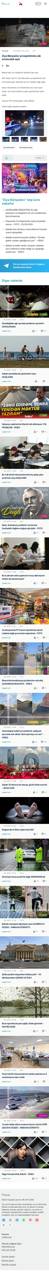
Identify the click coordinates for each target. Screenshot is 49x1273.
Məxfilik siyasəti (9, 1264)
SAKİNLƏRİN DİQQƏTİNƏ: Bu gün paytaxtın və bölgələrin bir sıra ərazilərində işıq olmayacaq (26, 213)
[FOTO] (24, 503)
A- (3, 66)
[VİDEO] (24, 402)
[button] (44, 139)
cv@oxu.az (7, 1237)
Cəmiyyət (6, 331)
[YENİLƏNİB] (24, 658)
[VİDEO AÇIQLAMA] (24, 1102)
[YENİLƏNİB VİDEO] (24, 301)
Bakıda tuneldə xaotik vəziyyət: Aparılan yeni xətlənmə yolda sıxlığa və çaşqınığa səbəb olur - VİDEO (25, 248)
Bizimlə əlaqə (8, 1260)
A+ (8, 65)
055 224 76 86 (8, 1250)
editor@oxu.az (8, 1246)
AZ (37, 3)
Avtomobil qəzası (25, 147)
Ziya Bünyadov (9, 147)
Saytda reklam (8, 1256)
